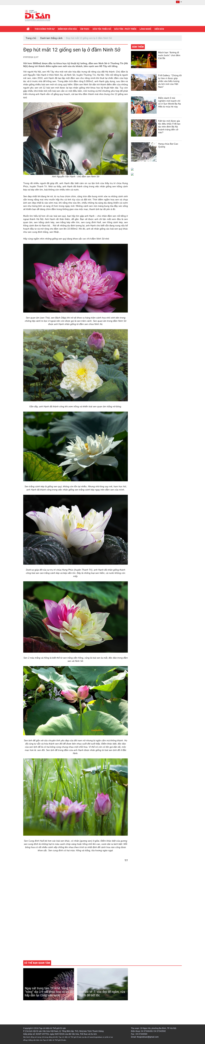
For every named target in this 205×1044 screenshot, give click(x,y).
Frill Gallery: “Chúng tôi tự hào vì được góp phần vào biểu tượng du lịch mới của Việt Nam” (170, 81)
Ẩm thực (84, 29)
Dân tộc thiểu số (102, 29)
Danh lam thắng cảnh (51, 38)
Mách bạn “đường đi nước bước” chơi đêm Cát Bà (169, 55)
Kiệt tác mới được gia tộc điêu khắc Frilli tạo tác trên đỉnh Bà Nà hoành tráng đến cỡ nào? (169, 127)
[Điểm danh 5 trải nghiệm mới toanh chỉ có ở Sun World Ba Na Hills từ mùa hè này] (144, 105)
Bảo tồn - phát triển (125, 29)
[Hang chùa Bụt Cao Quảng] (144, 152)
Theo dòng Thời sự (45, 29)
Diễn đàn (159, 29)
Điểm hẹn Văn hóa (67, 29)
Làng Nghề (145, 29)
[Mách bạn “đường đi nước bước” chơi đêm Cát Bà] (144, 59)
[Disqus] (75, 913)
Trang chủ (31, 38)
